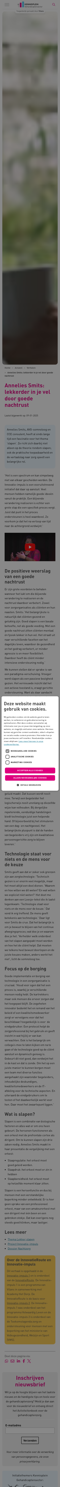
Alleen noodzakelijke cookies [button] (30, 778)
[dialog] (30, 743)
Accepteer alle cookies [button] (30, 770)
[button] (30, 785)
